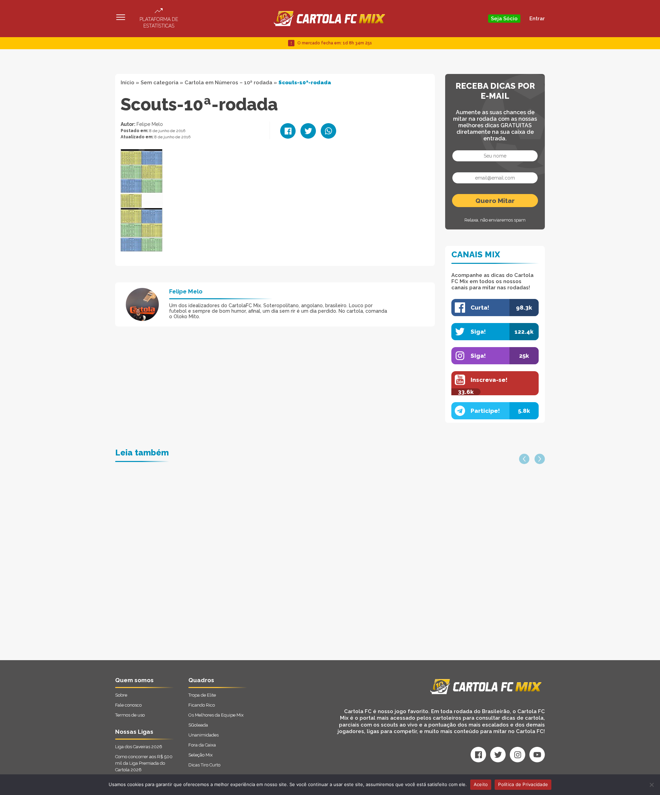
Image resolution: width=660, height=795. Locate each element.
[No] (651, 784)
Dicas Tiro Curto (204, 764)
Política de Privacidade (523, 784)
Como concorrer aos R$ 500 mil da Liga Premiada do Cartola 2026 (144, 763)
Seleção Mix (200, 755)
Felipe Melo (149, 124)
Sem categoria (159, 82)
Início (127, 82)
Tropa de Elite (202, 695)
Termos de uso (130, 715)
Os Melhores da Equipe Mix (216, 715)
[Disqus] (256, 573)
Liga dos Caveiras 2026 (138, 746)
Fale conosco (128, 705)
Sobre (121, 695)
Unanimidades (203, 735)
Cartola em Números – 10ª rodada (228, 82)
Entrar (537, 18)
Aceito (481, 784)
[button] (524, 459)
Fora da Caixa (202, 745)
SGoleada (198, 725)
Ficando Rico (201, 705)
